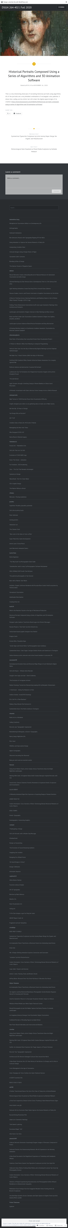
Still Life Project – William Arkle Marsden (21, 671)
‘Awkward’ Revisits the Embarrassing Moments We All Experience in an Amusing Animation (31, 1150)
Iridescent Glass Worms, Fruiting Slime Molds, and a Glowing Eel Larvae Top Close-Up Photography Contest (33, 1169)
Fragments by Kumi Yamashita (17, 923)
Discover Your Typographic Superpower (20, 1052)
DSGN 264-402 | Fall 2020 (17, 7)
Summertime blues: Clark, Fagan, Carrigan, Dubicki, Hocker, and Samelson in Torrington (33, 650)
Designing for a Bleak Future (17, 857)
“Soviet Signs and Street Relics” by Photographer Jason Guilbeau (27, 646)
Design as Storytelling (15, 843)
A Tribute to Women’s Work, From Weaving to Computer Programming (28, 344)
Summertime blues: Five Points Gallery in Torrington (24, 709)
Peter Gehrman (13, 515)
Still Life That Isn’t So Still (17, 450)
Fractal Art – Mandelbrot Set (17, 445)
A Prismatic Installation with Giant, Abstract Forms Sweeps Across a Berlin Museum (33, 390)
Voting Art (12, 908)
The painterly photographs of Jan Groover (21, 576)
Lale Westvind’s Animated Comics (18, 548)
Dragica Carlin (13, 636)
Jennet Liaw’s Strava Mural (17, 543)
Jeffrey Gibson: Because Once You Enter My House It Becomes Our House (30, 978)
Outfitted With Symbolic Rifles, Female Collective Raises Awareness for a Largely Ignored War (32, 361)
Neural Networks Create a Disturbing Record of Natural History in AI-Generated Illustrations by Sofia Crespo (32, 276)
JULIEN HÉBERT (13, 789)
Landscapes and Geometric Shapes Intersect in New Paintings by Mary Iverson (31, 312)
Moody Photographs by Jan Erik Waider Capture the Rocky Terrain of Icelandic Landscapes (31, 1009)
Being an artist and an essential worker (20, 760)
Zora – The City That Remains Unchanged (21, 469)
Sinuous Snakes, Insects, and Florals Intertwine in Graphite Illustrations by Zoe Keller (33, 293)
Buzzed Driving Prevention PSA (18, 1115)
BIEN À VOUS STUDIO (15, 1082)
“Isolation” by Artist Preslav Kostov (19, 957)
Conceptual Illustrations (16, 592)
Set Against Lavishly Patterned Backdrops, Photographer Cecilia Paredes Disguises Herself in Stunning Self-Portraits (32, 993)
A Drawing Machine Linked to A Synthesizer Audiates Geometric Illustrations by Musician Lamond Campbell (31, 329)
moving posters (13, 520)
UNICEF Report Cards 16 (16, 918)
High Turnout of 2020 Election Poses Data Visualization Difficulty (28, 399)
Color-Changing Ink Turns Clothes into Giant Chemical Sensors (27, 1073)
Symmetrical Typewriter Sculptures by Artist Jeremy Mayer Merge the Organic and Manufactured (32, 937)
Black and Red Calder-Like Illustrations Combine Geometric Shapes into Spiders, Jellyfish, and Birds (32, 318)
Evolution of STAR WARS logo (18, 455)
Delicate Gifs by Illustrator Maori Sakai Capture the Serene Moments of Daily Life (32, 1110)
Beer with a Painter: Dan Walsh (18, 580)
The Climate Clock (14, 529)
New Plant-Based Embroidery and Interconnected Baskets (25, 1025)
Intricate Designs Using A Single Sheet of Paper (22, 252)
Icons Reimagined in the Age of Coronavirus (21, 1068)
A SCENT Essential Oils (15, 1078)
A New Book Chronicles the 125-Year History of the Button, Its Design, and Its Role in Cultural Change (33, 1062)
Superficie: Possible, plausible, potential (20, 505)
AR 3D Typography (14, 890)
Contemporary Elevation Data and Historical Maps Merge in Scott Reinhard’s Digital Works (33, 665)
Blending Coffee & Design (16, 261)
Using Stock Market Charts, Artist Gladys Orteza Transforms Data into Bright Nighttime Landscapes (31, 770)
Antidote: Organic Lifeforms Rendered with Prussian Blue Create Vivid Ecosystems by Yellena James (33, 586)
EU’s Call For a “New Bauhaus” (17, 699)
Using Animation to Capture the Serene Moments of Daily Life (26, 242)
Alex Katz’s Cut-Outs (15, 1134)
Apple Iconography (14, 750)
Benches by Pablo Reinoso (16, 894)
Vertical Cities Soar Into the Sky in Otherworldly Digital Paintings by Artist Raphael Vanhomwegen (33, 350)
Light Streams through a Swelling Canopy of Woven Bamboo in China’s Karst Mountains (31, 384)
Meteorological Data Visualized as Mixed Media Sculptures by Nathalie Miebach (32, 1096)
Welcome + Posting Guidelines (17, 497)
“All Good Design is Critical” (17, 862)
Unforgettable (13, 228)
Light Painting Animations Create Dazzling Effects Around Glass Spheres (30, 288)
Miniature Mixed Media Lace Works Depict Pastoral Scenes (25, 1003)
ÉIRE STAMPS (13, 811)
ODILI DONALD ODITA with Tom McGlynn (20, 571)
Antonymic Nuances (15, 871)
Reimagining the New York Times (18, 427)
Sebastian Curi (13, 524)
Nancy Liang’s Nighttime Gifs (17, 736)
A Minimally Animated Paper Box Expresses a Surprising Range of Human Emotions (32, 794)
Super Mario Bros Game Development (20, 539)
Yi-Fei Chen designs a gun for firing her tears (22, 913)
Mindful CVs (12, 899)
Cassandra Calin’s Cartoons (17, 256)
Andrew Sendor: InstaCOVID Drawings (20, 694)
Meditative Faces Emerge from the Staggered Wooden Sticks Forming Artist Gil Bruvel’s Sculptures (31, 1190)
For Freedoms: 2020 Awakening (18, 464)
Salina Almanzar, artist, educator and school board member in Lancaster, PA (30, 655)
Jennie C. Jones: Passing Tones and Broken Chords (23, 974)
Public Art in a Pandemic (16, 717)
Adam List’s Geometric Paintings (18, 1119)
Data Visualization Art (15, 904)
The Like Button (14, 379)
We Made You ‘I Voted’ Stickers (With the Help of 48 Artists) (26, 355)
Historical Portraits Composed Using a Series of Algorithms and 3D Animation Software (31, 616)
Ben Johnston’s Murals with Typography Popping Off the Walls (27, 237)
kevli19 (29, 85)
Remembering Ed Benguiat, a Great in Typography (23, 732)
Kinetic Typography (14, 815)
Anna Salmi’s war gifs (15, 1105)
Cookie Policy (35, 1225)
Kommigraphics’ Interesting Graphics (19, 820)
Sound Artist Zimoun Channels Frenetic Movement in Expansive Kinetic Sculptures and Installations (32, 784)
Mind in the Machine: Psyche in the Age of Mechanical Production (27, 610)
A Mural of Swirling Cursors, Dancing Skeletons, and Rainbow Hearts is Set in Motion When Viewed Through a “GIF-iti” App (33, 299)
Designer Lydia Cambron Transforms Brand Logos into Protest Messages (29, 622)
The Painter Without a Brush (17, 488)
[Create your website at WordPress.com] (34, 2)
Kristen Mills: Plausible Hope (17, 641)
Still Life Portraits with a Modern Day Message (22, 833)
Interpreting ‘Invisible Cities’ (17, 247)
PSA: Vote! (12, 741)
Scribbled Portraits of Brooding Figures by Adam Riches (25, 1020)
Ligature (11, 1206)
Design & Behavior (14, 867)
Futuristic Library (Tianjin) (16, 885)
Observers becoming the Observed (19, 755)
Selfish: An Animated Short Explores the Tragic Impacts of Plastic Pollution (31, 1047)
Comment (56, 191)
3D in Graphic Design (15, 483)
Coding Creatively (14, 722)
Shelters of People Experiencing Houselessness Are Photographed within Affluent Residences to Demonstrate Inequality (32, 1183)
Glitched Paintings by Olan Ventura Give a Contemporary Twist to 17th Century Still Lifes (33, 283)
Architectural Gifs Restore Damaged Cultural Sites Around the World (29, 1056)
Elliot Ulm (12, 948)
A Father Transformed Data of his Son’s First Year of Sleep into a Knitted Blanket (32, 1091)
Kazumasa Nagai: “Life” (15, 1129)
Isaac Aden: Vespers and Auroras (18, 969)
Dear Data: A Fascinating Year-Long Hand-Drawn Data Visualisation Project (30, 339)
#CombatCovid (13, 838)
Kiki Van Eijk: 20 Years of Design (18, 408)
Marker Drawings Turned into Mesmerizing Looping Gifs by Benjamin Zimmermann (32, 685)
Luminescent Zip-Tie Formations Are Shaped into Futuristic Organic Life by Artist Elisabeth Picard (32, 373)
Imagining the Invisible (15, 852)
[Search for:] (34, 208)
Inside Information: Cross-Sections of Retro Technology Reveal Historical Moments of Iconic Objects (33, 805)
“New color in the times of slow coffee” (20, 534)
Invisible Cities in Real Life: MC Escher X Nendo (22, 423)
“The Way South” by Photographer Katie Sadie (22, 562)
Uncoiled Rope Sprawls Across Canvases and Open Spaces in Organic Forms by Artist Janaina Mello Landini (33, 1197)
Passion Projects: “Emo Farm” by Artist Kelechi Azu (23, 627)
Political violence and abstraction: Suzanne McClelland (25, 367)
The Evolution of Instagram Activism (19, 680)
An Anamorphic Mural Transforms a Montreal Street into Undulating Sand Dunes (32, 943)
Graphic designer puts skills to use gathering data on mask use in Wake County (31, 404)
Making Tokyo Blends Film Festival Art (20, 704)
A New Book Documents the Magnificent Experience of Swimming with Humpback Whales (32, 1157)
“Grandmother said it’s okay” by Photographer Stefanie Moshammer (28, 566)
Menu (62, 7)
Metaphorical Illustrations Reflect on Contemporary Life (25, 223)
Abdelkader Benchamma (16, 597)
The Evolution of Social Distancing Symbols (21, 848)
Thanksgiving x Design (15, 829)
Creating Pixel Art (14, 602)
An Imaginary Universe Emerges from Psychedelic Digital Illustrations (29, 1015)
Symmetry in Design (14, 474)
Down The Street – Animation (17, 460)
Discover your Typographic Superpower (20, 727)
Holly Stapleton (14, 557)
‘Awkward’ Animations (15, 233)
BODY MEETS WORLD (15, 931)
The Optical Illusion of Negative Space (20, 266)
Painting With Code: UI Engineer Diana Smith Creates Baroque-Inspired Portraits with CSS (33, 777)
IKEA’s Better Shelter (15, 880)
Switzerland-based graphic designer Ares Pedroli (23, 631)
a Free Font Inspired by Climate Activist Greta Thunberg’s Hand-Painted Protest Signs (33, 1100)
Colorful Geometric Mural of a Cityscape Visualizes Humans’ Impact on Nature (31, 999)
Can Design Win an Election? (17, 413)
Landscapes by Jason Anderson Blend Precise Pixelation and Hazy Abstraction (31, 323)
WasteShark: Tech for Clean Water (19, 479)
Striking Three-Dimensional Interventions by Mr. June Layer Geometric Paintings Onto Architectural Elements (33, 306)
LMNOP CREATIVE (14, 799)
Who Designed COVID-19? (16, 432)
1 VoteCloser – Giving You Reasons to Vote (21, 690)
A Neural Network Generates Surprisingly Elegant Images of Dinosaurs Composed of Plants (33, 1143)
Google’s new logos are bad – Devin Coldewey (22, 675)
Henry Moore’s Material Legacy (18, 437)
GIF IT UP (12, 418)
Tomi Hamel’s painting (15, 1124)
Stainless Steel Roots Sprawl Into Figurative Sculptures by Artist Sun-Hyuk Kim (32, 1163)
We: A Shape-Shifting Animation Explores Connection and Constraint (28, 952)
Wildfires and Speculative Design (18, 746)
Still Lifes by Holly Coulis (16, 510)
